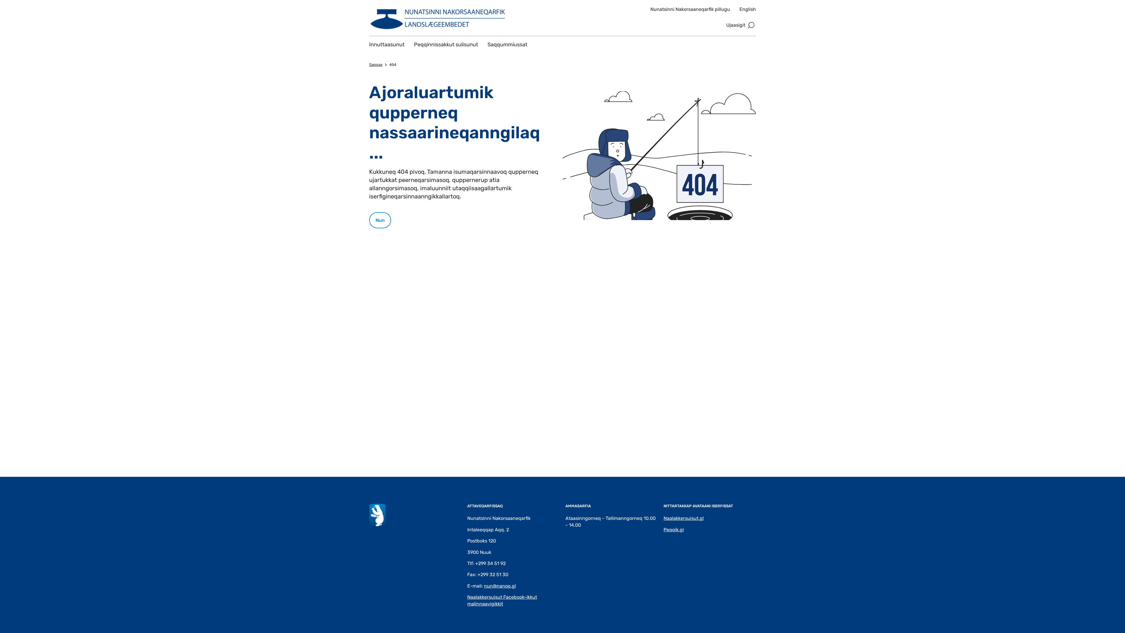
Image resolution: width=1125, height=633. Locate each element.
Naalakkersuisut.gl (684, 518)
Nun (380, 220)
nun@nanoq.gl (500, 586)
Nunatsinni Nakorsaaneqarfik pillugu (690, 9)
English (747, 9)
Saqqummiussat (507, 44)
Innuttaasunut (387, 44)
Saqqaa (375, 64)
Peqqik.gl (674, 529)
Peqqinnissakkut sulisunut (446, 44)
